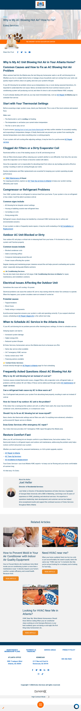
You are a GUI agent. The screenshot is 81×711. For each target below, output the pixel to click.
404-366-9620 (66, 659)
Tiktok (42, 674)
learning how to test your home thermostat (29, 130)
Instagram (38, 674)
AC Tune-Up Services (13, 456)
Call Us (3, 707)
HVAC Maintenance (13, 178)
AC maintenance (67, 383)
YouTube (40, 670)
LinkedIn (26, 52)
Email (30, 52)
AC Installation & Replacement (16, 460)
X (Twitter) (37, 670)
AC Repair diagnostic (26, 316)
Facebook (18, 52)
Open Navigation (40, 705)
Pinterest (48, 670)
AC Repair (61, 95)
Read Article (11, 579)
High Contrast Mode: (39, 697)
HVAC (5, 17)
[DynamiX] (40, 691)
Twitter (22, 52)
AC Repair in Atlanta (30, 366)
